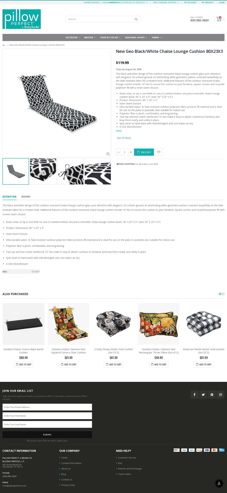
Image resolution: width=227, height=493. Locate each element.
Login (222, 2)
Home (3, 45)
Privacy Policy (68, 485)
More (119, 130)
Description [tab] (9, 196)
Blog (63, 474)
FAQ (120, 463)
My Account (190, 2)
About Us (66, 468)
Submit (47, 434)
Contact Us (66, 479)
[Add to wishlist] (158, 152)
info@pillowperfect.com (14, 485)
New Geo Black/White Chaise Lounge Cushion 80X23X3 (169, 51)
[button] (220, 294)
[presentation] (6, 169)
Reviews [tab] (25, 196)
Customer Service (127, 457)
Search (136, 19)
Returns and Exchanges (130, 468)
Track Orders (124, 474)
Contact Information (71, 463)
